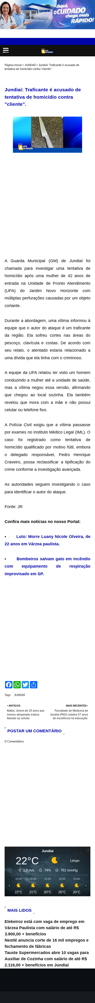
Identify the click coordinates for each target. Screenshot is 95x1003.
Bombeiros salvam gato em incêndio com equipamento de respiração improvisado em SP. (47, 566)
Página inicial (13, 65)
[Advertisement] (47, 202)
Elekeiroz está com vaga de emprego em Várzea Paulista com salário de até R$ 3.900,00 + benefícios (44, 927)
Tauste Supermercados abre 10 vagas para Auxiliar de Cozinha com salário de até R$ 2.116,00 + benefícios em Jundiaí (47, 958)
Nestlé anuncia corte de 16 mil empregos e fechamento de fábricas (47, 943)
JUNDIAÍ (30, 65)
